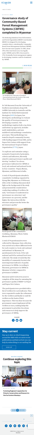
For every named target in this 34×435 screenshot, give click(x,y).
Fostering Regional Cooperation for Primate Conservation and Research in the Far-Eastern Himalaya (16, 393)
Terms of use (18, 432)
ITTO (15, 147)
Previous (1, 376)
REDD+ (11, 14)
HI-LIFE (13, 388)
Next (33, 376)
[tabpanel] (17, 386)
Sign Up (9, 347)
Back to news (7, 9)
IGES (12, 115)
